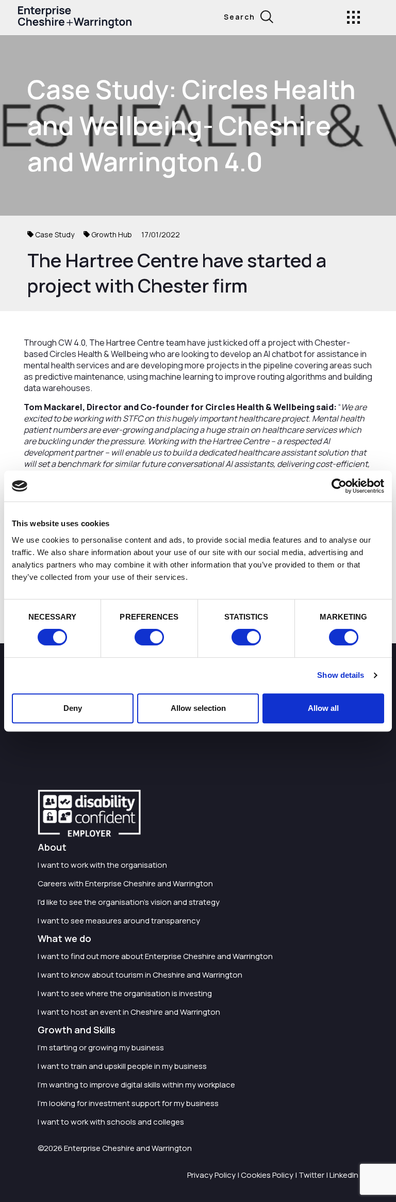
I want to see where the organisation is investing (125, 993)
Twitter (311, 1174)
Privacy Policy (211, 1174)
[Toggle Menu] (353, 17)
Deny (72, 708)
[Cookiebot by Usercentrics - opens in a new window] (339, 486)
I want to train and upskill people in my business (122, 1066)
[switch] (149, 637)
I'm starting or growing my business (101, 1047)
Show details (340, 675)
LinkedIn (343, 1174)
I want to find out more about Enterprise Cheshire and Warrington (155, 956)
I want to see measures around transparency (119, 920)
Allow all (323, 708)
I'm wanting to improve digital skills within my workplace (136, 1084)
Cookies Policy (267, 1174)
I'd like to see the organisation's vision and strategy (129, 902)
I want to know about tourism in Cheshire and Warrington (140, 974)
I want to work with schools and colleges (111, 1121)
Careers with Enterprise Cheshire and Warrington (125, 883)
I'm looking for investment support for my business (128, 1103)
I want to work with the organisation (102, 864)
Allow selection (198, 708)
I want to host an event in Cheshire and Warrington (129, 1011)
